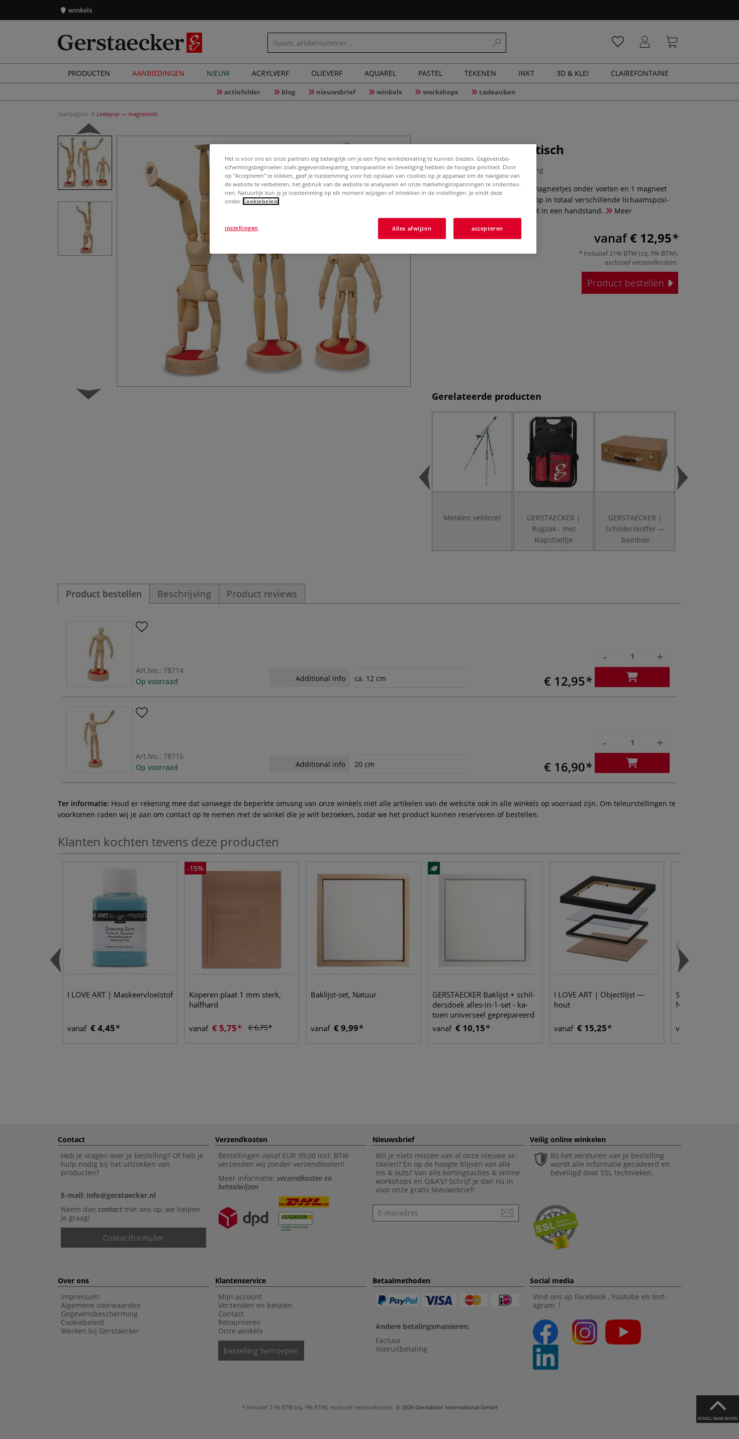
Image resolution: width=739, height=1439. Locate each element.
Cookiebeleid (261, 201)
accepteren (487, 228)
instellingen (241, 228)
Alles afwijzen (411, 228)
